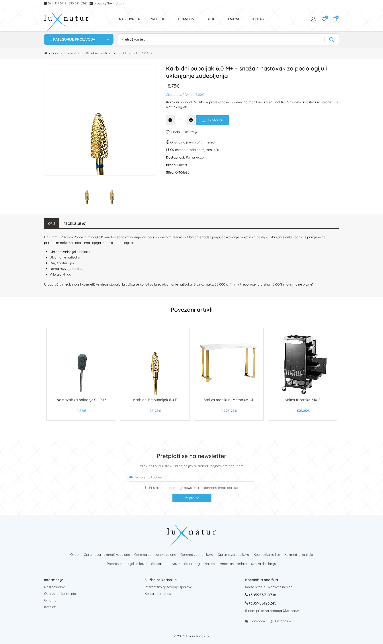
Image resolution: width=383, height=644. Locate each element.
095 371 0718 (57, 3)
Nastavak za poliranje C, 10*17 (81, 399)
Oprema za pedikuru (233, 554)
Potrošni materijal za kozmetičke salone (137, 564)
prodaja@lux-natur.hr (109, 3)
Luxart (182, 165)
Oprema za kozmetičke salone (107, 554)
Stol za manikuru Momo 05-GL (229, 399)
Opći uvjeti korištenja (60, 593)
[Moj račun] (313, 19)
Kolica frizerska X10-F (302, 399)
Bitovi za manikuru (99, 53)
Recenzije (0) (74, 223)
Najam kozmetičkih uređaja (225, 564)
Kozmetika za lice (267, 554)
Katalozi (50, 607)
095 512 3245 (78, 3)
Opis (51, 223)
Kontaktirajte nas (158, 593)
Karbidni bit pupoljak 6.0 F (155, 399)
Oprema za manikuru (66, 53)
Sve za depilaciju (263, 564)
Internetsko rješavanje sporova (168, 587)
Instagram (283, 621)
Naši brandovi (54, 587)
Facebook (258, 621)
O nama (50, 600)
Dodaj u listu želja (184, 132)
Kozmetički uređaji (186, 564)
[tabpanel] (81, 374)
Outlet (74, 554)
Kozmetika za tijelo (298, 554)
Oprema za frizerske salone (155, 554)
